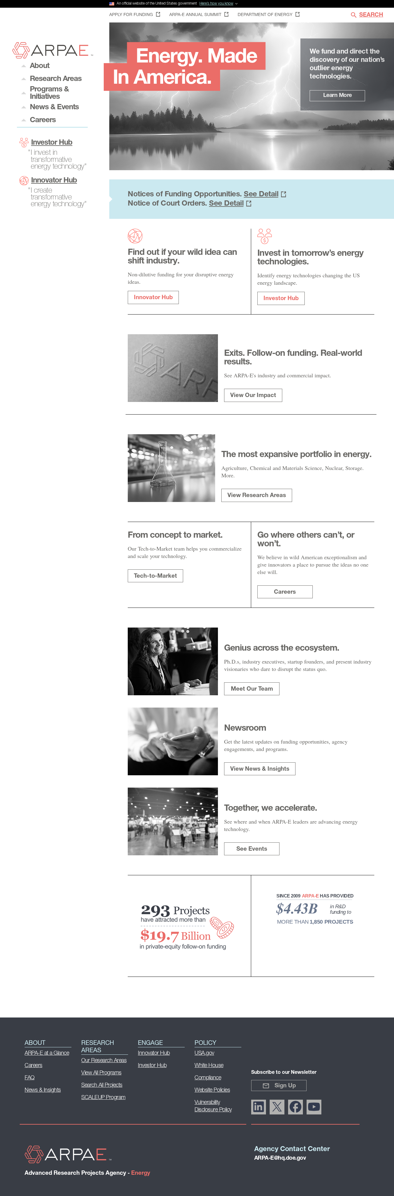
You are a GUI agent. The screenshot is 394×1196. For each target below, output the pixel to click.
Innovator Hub (54, 180)
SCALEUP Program (103, 1098)
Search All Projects (102, 1085)
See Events (251, 849)
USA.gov (204, 1053)
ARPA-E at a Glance (47, 1053)
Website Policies (212, 1090)
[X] (277, 1107)
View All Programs (101, 1073)
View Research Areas (256, 496)
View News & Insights (259, 769)
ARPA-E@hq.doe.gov (280, 1158)
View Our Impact (253, 396)
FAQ (29, 1078)
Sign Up (285, 1086)
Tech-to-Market (155, 576)
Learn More (337, 95)
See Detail (261, 194)
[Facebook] (295, 1107)
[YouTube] (314, 1107)
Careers (285, 592)
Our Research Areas (104, 1061)
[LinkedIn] (258, 1107)
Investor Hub (51, 142)
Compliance (208, 1078)
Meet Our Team (252, 689)
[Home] (52, 57)
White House (209, 1066)
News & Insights (43, 1090)
